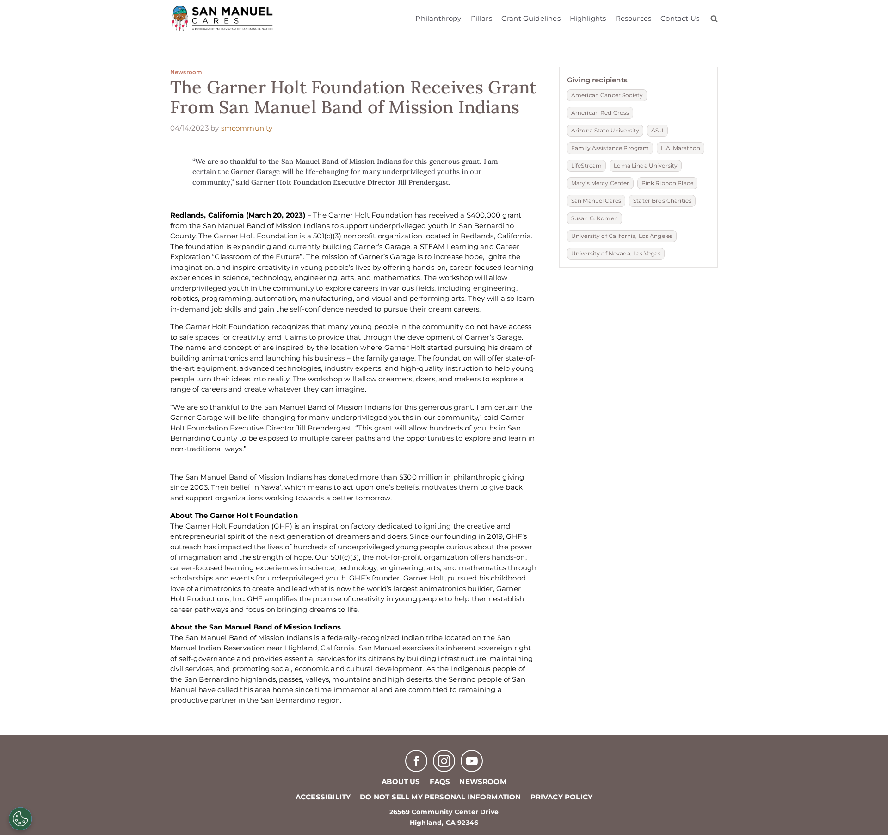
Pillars (481, 18)
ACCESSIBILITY (323, 796)
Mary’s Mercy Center (600, 183)
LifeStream (586, 165)
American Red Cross (600, 112)
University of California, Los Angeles (621, 235)
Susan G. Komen (594, 218)
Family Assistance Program (610, 147)
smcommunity (247, 128)
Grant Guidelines (531, 18)
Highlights (588, 18)
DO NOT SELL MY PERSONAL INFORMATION (440, 796)
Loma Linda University (646, 165)
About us (401, 781)
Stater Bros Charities (662, 200)
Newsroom (186, 72)
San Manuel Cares (596, 200)
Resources (634, 18)
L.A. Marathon (680, 147)
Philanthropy (438, 18)
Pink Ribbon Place (667, 183)
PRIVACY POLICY (561, 796)
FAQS (440, 781)
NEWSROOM (482, 781)
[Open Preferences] (20, 818)
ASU (657, 130)
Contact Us (679, 18)
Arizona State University (605, 130)
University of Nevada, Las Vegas (615, 253)
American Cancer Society (607, 95)
